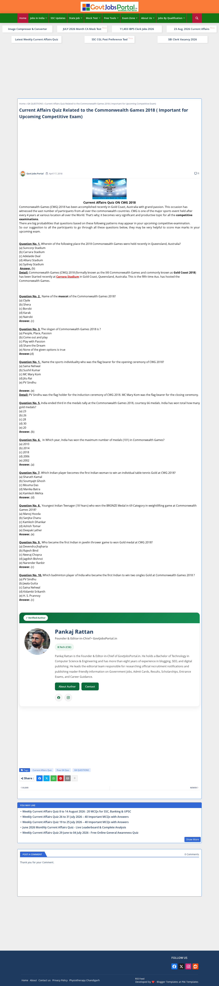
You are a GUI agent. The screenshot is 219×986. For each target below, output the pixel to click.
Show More (192, 839)
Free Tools (110, 18)
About (33, 980)
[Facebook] (58, 697)
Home (22, 18)
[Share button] (75, 778)
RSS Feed (139, 978)
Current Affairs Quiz (42, 770)
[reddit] (195, 966)
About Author (67, 686)
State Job (74, 18)
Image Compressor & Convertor (27, 29)
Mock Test (92, 18)
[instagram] (188, 966)
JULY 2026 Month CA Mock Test (82, 29)
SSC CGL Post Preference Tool (109, 39)
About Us (146, 18)
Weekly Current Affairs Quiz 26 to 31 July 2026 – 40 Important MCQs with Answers (75, 817)
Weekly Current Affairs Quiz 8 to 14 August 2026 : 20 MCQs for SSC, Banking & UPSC (76, 811)
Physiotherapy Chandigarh (84, 980)
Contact (90, 686)
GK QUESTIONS (35, 103)
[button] (197, 18)
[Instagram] (68, 697)
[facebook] (174, 966)
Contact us (44, 980)
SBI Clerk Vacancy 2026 (182, 39)
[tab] (22, 18)
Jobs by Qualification (170, 18)
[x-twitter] (181, 966)
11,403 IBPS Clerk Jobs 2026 (137, 29)
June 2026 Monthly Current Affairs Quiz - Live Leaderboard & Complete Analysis (74, 827)
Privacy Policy (60, 980)
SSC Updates (58, 18)
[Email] (68, 778)
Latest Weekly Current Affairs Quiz (36, 39)
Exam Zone (128, 18)
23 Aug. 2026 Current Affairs (191, 29)
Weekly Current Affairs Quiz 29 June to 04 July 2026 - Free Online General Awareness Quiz (80, 833)
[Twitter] (46, 778)
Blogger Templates (167, 981)
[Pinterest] (60, 778)
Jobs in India (37, 18)
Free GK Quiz (63, 770)
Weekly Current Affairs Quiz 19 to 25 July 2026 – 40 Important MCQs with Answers (75, 822)
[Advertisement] (109, 70)
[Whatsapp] (53, 778)
